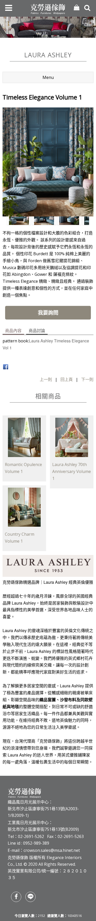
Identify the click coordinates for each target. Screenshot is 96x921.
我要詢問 (48, 312)
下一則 (87, 379)
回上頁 (66, 379)
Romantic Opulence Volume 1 (23, 468)
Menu (48, 77)
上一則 (46, 379)
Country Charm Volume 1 (19, 537)
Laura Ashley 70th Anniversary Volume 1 (71, 471)
